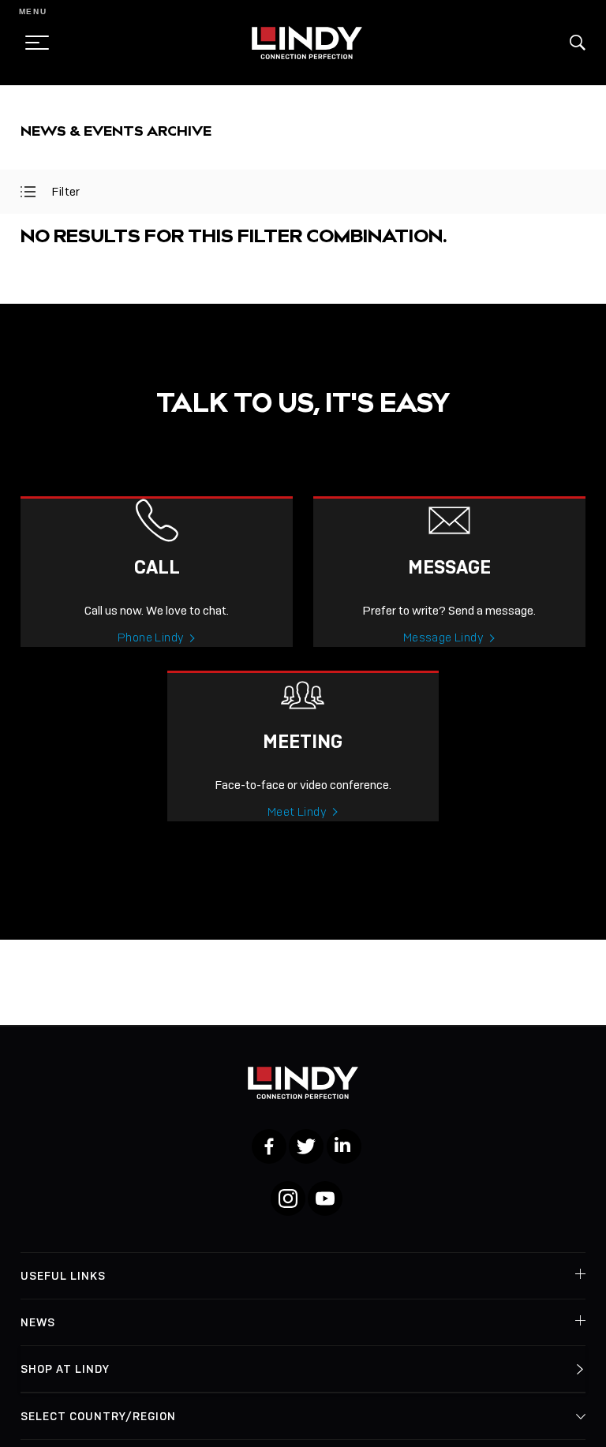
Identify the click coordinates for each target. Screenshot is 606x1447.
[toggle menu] (32, 42)
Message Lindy (443, 637)
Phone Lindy (151, 637)
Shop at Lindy (65, 1369)
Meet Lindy (297, 812)
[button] (577, 42)
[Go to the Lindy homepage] (307, 42)
